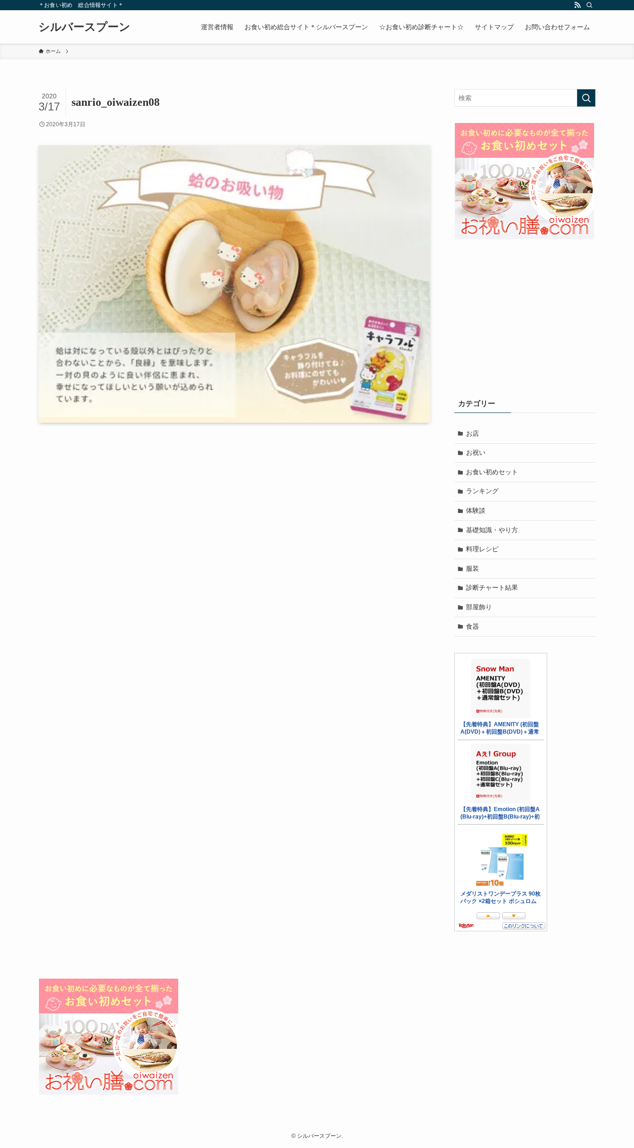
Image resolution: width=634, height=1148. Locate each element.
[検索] (589, 5)
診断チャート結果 (492, 587)
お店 (472, 433)
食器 (472, 626)
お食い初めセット (492, 472)
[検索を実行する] (586, 98)
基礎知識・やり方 (492, 530)
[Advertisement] (524, 320)
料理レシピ (482, 549)
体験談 (475, 510)
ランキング (482, 491)
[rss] (577, 5)
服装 (472, 568)
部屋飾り (479, 607)
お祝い (475, 452)
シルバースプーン (84, 26)
